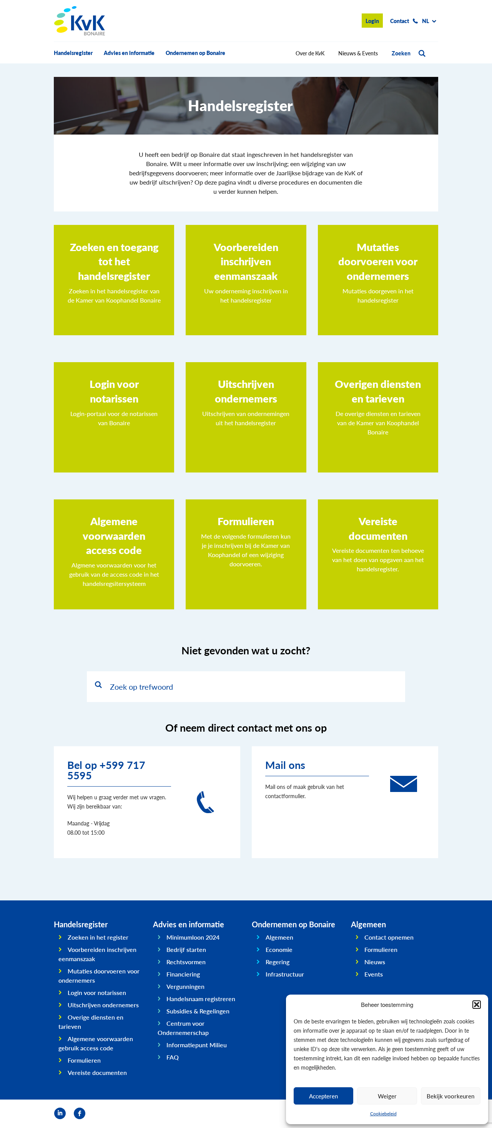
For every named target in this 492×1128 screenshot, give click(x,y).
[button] (476, 1004)
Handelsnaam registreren (200, 998)
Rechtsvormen (186, 961)
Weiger (387, 1096)
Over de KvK (310, 53)
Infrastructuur (285, 974)
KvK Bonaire (79, 21)
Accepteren (323, 1096)
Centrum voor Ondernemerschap (183, 1028)
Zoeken (401, 53)
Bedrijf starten (186, 949)
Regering (277, 961)
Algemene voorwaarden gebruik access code (95, 1043)
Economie (279, 949)
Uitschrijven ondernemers (103, 1004)
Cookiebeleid (383, 1113)
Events (373, 974)
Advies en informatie (129, 53)
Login (372, 21)
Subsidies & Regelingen (197, 1011)
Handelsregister (73, 53)
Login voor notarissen (97, 992)
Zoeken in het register (98, 937)
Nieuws (374, 961)
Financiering (183, 974)
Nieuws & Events (358, 53)
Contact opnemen (389, 937)
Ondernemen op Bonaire (195, 53)
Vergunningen (185, 986)
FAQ (172, 1057)
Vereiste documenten (97, 1072)
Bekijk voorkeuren (450, 1096)
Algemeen (279, 937)
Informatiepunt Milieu (196, 1044)
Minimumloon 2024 (192, 937)
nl (425, 21)
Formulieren (84, 1060)
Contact (399, 21)
